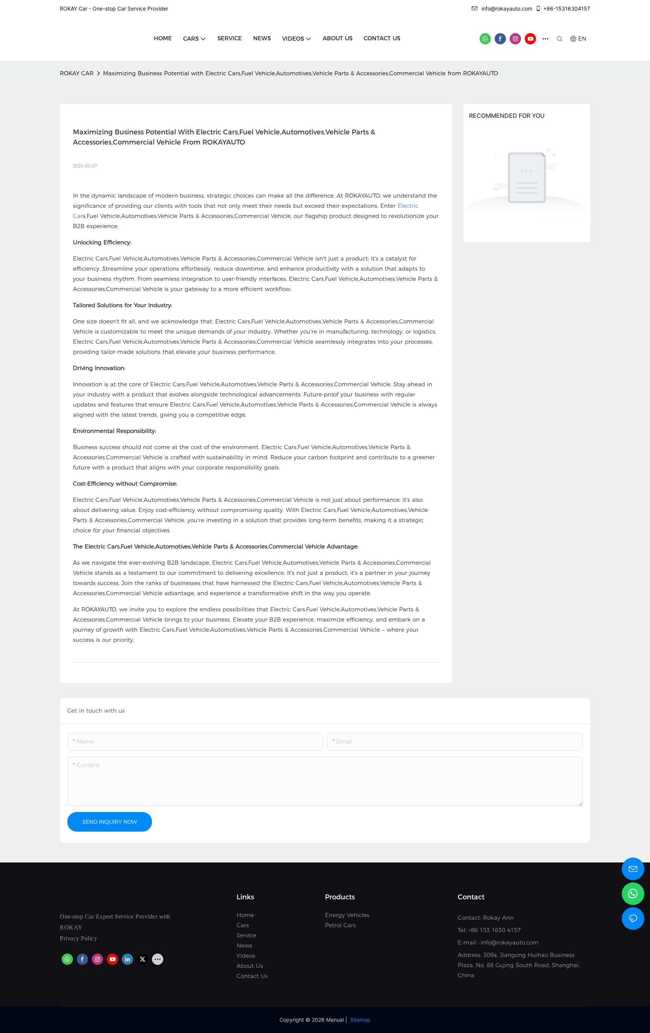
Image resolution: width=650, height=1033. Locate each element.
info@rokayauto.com (506, 8)
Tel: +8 (466, 930)
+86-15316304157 (566, 8)
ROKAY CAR (77, 73)
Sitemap (360, 1019)
